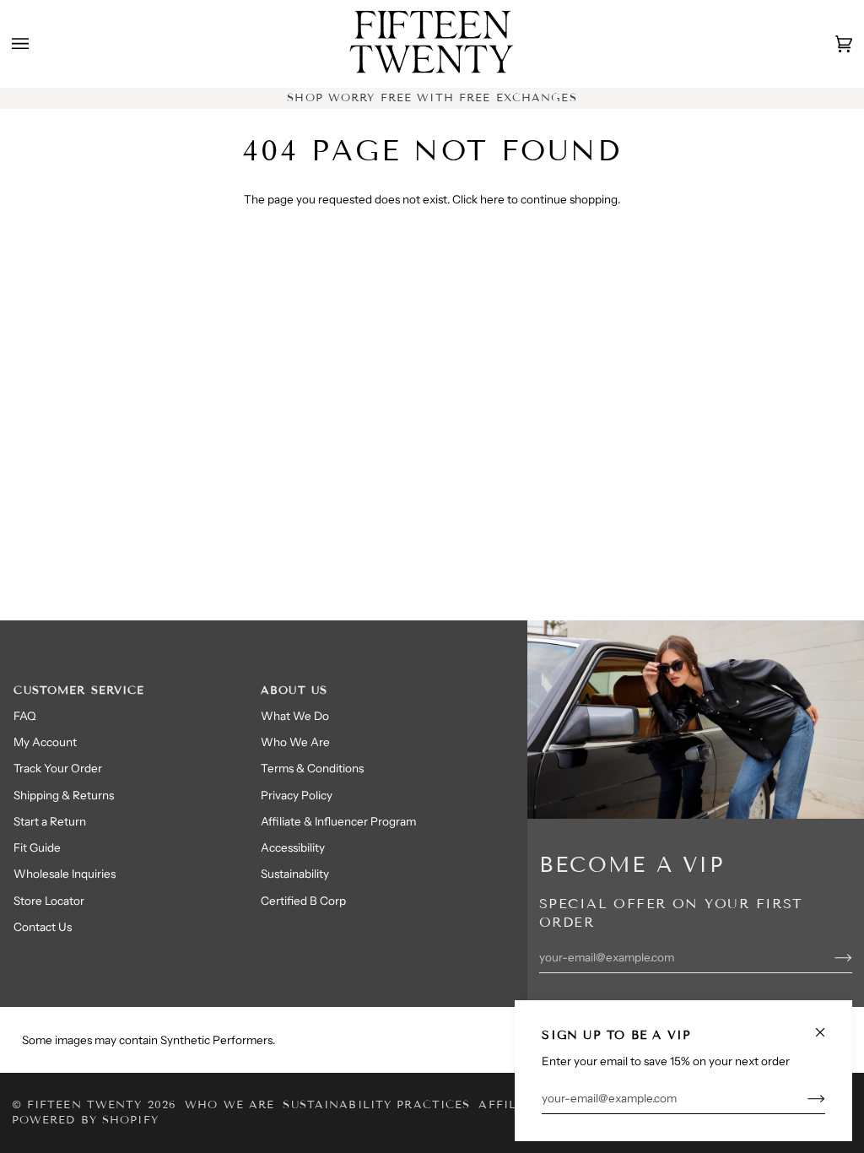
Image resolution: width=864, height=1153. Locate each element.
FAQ (25, 716)
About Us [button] (294, 690)
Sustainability (295, 873)
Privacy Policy (296, 795)
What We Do (295, 716)
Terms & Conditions (312, 768)
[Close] (827, 1025)
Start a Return (50, 821)
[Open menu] (37, 44)
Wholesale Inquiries (65, 873)
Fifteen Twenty (85, 1105)
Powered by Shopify (85, 1120)
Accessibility (293, 847)
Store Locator (49, 900)
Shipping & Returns (64, 795)
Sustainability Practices (376, 1105)
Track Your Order (58, 768)
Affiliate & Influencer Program (338, 821)
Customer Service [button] (79, 690)
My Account (45, 742)
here (492, 199)
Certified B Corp (303, 900)
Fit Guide (37, 847)
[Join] (802, 1098)
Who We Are (295, 742)
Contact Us (43, 927)
